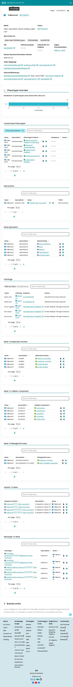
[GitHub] (41, 679)
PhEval (39, 630)
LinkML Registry (52, 644)
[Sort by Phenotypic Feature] (39, 137)
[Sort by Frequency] (60, 137)
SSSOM (39, 636)
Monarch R (19, 636)
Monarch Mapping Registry (52, 632)
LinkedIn (63, 634)
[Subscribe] (32, 679)
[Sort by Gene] (9, 137)
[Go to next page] (20, 171)
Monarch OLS (53, 627)
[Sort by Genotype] (13, 550)
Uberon (28, 628)
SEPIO (28, 649)
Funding (6, 639)
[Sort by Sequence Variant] (18, 501)
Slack (62, 628)
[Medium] (37, 679)
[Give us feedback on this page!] (70, 614)
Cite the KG (19, 653)
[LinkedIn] (33, 682)
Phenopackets (42, 651)
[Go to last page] (23, 171)
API (16, 630)
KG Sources (19, 659)
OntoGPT (40, 645)
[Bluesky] (39, 682)
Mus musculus (42, 29)
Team (5, 628)
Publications (7, 636)
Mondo (28, 624)
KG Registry (53, 640)
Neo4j (17, 633)
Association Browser (19, 666)
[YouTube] (36, 682)
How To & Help (20, 642)
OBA (27, 639)
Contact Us (7, 634)
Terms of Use (19, 650)
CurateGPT (41, 648)
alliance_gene (59, 50)
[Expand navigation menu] (70, 2)
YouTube (63, 636)
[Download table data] (14, 175)
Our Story (6, 624)
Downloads (19, 627)
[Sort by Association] (21, 137)
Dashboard (19, 662)
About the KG (19, 656)
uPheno (28, 630)
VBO (27, 643)
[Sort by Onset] (68, 137)
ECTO (28, 651)
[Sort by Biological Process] (51, 457)
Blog (62, 630)
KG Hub (51, 637)
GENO (28, 645)
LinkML (39, 633)
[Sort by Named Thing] (48, 241)
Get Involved (64, 624)
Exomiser (40, 627)
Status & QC (19, 639)
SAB (4, 630)
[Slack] (34, 679)
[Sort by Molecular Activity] (50, 355)
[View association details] (45, 141)
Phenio (28, 636)
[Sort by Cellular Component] (50, 405)
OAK (38, 639)
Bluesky (63, 639)
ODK (38, 642)
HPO (27, 634)
